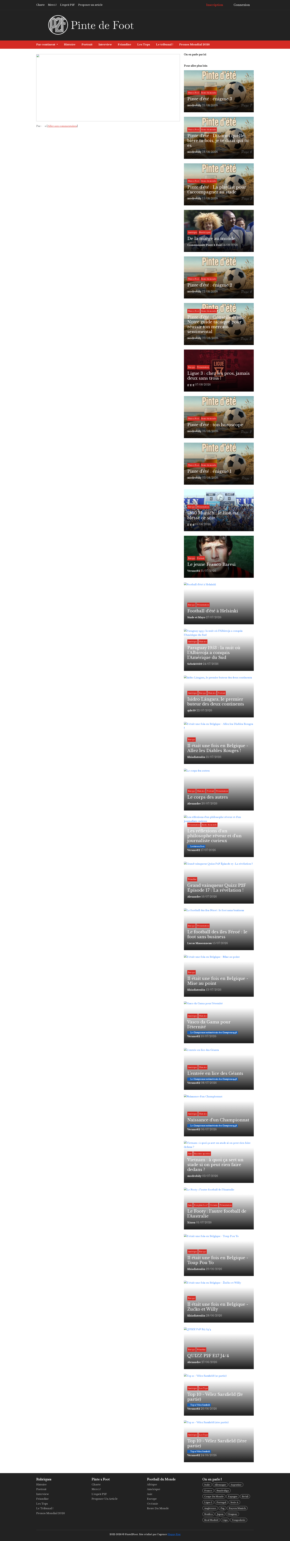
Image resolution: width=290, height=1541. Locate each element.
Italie (207, 1485)
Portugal (221, 1502)
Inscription (214, 5)
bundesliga (222, 1490)
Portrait (87, 44)
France (208, 1490)
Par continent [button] (46, 44)
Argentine (236, 1485)
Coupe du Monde (214, 1496)
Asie (149, 1494)
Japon (220, 1514)
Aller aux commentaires (62, 126)
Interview (105, 44)
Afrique (152, 1484)
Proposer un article (90, 4)
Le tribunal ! (164, 44)
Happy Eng (174, 1534)
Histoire (70, 44)
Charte (40, 4)
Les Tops (143, 44)
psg (222, 1508)
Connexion (241, 5)
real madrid (211, 1520)
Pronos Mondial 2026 (194, 44)
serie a (234, 1502)
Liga (225, 1520)
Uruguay (232, 1514)
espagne (232, 1496)
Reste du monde (158, 1508)
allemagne (220, 1485)
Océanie (152, 1503)
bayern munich (237, 1508)
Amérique (153, 1489)
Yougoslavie (238, 1520)
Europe (152, 1498)
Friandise (124, 44)
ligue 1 (208, 1502)
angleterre (210, 1508)
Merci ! (52, 4)
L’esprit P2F (67, 4)
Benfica (208, 1514)
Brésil (245, 1496)
